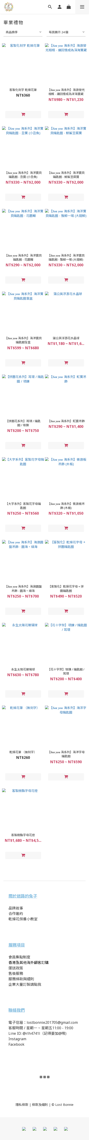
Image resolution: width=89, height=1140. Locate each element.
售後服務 (15, 973)
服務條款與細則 (21, 978)
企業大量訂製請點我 (24, 984)
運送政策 (15, 968)
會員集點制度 (19, 957)
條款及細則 (40, 1104)
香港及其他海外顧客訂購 (28, 962)
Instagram (17, 1038)
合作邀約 (15, 913)
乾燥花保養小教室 (23, 919)
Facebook (16, 1044)
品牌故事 (16, 908)
